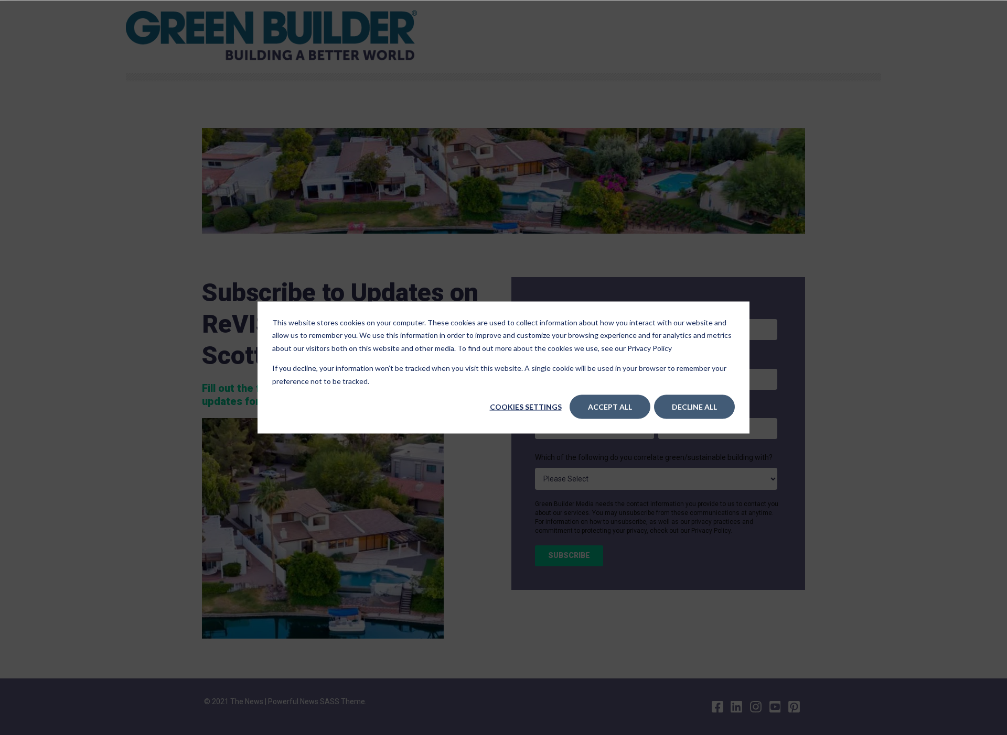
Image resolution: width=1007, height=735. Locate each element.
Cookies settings (526, 406)
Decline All (694, 406)
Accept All (610, 406)
